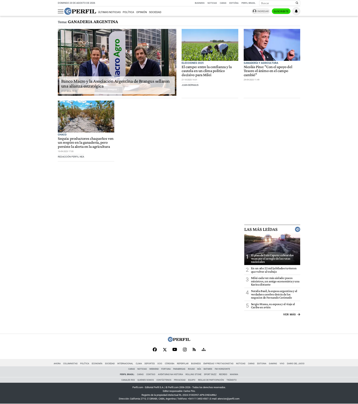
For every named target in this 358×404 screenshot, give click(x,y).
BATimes (208, 369)
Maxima (234, 374)
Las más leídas (260, 229)
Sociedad (155, 12)
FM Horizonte (222, 369)
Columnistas (70, 363)
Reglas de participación (211, 380)
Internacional (125, 363)
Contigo (150, 374)
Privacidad (180, 380)
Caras (223, 3)
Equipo (191, 380)
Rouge (191, 369)
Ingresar (263, 11)
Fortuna (166, 369)
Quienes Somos (145, 380)
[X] (165, 350)
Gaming (273, 363)
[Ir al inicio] (80, 11)
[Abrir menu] (60, 11)
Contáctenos (163, 380)
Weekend (154, 369)
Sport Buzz (210, 374)
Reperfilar (183, 363)
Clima (139, 363)
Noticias (212, 3)
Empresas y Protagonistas (218, 363)
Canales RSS (128, 380)
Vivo (282, 363)
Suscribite (281, 11)
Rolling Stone (193, 374)
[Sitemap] (203, 350)
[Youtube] (174, 350)
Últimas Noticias (109, 12)
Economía (97, 363)
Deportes (150, 363)
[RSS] (194, 350)
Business (200, 3)
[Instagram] (185, 350)
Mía (199, 369)
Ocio (159, 363)
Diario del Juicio (295, 363)
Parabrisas (179, 369)
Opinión (141, 12)
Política (128, 12)
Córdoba (169, 363)
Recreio (223, 374)
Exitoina (261, 363)
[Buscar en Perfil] (297, 3)
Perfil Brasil (248, 3)
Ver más (289, 314)
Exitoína (233, 3)
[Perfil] (179, 341)
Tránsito (232, 380)
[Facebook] (155, 349)
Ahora (57, 363)
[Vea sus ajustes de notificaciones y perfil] (296, 11)
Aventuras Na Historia (170, 374)
